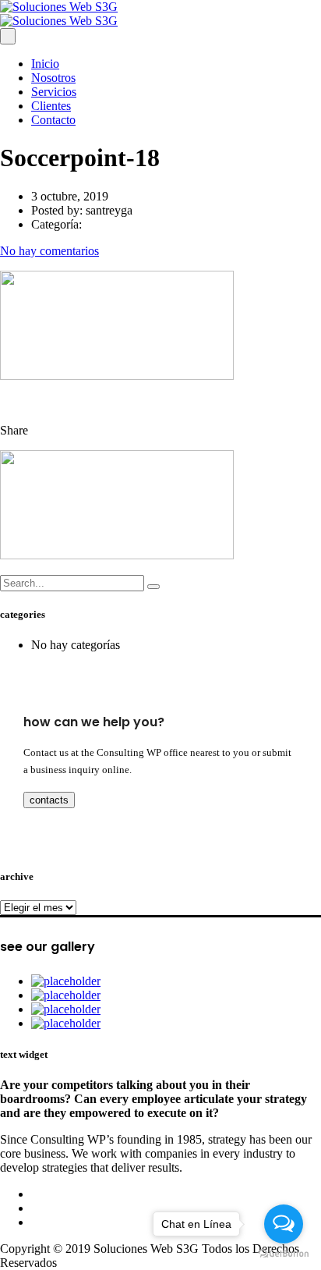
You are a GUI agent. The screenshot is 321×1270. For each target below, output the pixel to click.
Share (14, 430)
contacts (49, 800)
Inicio (45, 63)
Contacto (53, 119)
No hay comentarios (49, 250)
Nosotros (53, 77)
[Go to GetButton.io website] (284, 1254)
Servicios (53, 91)
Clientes (51, 105)
